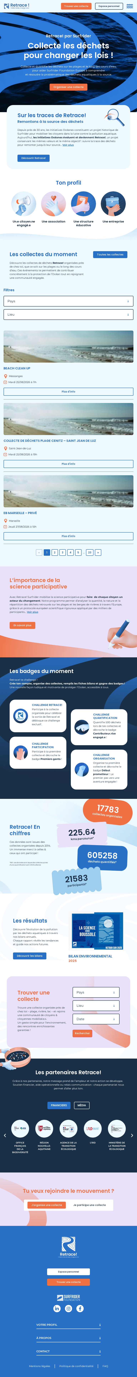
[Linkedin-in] (57, 1308)
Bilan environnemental (90, 956)
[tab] (58, 1105)
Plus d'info (68, 391)
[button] (5, 1135)
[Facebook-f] (80, 1308)
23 (89, 552)
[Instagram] (68, 1308)
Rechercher (82, 1033)
